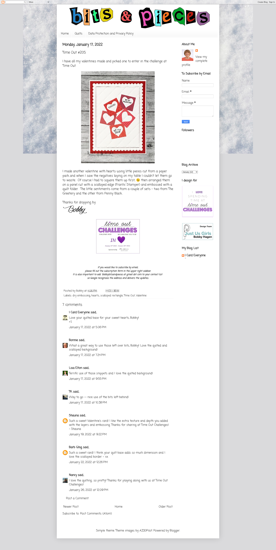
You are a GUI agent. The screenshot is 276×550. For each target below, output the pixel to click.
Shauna (74, 415)
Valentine (141, 296)
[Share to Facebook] (115, 290)
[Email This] (107, 290)
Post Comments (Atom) (96, 513)
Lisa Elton (75, 368)
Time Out (69, 65)
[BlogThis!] (109, 290)
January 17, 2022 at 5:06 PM (87, 327)
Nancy (73, 475)
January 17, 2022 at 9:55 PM (87, 379)
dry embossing (81, 296)
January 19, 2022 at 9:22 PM (88, 434)
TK (70, 391)
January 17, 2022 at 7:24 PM (87, 355)
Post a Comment (77, 498)
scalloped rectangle (111, 296)
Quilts (78, 33)
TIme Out (129, 296)
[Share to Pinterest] (117, 290)
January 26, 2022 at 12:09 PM (88, 490)
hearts (95, 296)
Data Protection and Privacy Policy (110, 33)
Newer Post (70, 507)
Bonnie (73, 340)
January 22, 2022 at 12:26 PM (88, 462)
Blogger (175, 530)
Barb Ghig (75, 447)
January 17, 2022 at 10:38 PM (88, 402)
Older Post (165, 507)
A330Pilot (146, 530)
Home (65, 33)
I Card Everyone (79, 312)
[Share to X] (112, 290)
